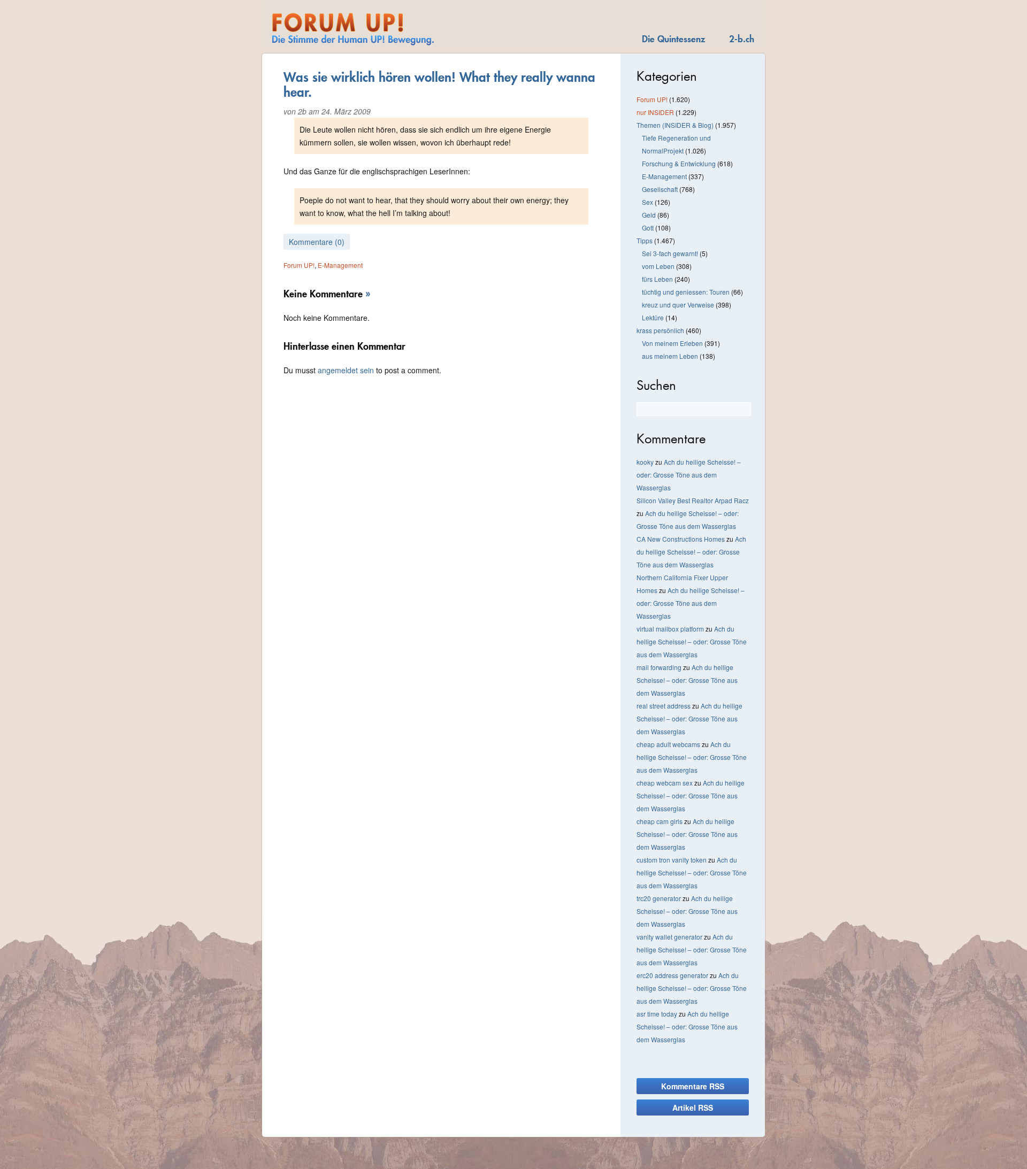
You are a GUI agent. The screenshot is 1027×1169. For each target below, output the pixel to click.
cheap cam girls (660, 821)
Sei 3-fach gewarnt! (670, 253)
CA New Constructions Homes (681, 538)
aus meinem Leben (670, 355)
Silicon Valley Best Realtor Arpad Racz (693, 500)
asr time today (657, 1013)
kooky (645, 461)
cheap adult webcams (668, 744)
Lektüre (653, 317)
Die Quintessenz (673, 38)
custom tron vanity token (672, 859)
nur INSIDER (655, 112)
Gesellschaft (660, 189)
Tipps (645, 240)
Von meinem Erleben (672, 343)
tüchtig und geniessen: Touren (686, 291)
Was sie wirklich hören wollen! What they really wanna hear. (439, 84)
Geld (649, 214)
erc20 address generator (672, 975)
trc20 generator (659, 898)
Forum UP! (299, 265)
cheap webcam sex (665, 782)
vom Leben (658, 266)
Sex (647, 201)
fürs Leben (657, 278)
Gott (648, 227)
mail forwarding (659, 667)
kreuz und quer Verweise (678, 304)
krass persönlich (660, 330)
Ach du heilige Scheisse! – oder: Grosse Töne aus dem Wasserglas (689, 474)
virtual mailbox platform (670, 628)
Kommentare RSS (692, 1086)
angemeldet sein (346, 370)
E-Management (340, 265)
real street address (664, 705)
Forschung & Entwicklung (679, 163)
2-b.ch (741, 38)
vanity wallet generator (669, 936)
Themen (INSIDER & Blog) (675, 124)
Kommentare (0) (316, 241)
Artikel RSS (692, 1107)
